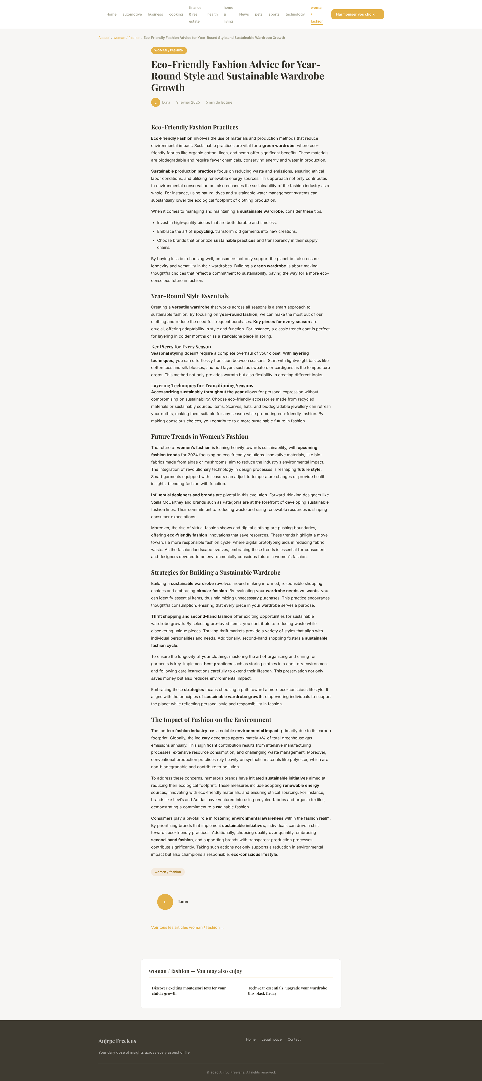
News (244, 14)
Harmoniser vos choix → (357, 14)
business (155, 14)
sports (274, 14)
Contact (294, 1039)
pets (259, 14)
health (212, 14)
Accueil (104, 38)
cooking (176, 14)
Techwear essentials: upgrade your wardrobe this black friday (287, 990)
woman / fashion (126, 38)
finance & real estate (195, 14)
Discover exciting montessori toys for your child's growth (189, 990)
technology (295, 14)
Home (111, 14)
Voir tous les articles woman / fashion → (187, 927)
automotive (132, 14)
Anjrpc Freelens (117, 1040)
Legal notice (272, 1039)
